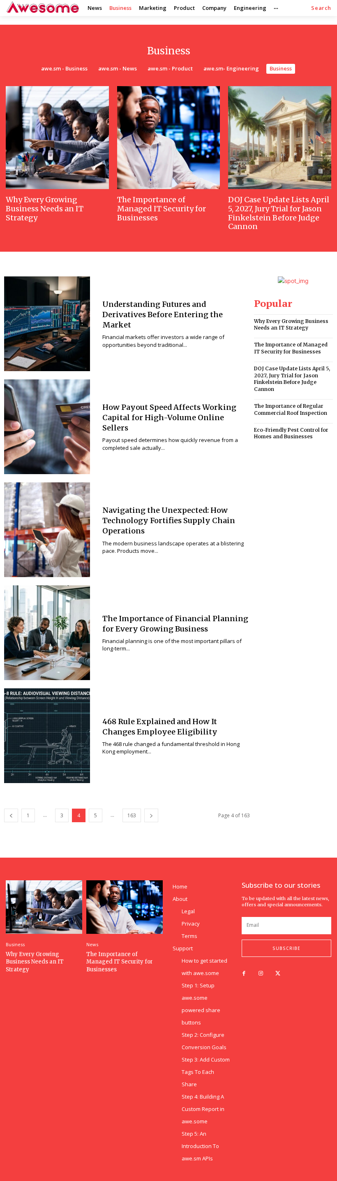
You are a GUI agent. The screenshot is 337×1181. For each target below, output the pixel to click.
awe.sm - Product (170, 68)
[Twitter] (277, 973)
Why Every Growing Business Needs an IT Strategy (44, 208)
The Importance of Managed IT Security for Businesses (161, 208)
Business (281, 68)
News (92, 944)
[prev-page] (11, 815)
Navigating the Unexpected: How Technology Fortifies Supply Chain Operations (168, 520)
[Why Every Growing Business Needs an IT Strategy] (57, 137)
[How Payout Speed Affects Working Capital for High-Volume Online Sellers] (47, 426)
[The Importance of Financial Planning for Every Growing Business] (47, 632)
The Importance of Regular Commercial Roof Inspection (290, 409)
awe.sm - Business (64, 68)
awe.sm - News (117, 68)
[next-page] (151, 815)
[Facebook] (244, 973)
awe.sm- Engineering (231, 68)
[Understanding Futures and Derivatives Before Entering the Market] (47, 323)
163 (131, 815)
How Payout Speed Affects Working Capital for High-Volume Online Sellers (169, 417)
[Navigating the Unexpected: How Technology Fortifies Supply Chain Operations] (47, 529)
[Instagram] (260, 973)
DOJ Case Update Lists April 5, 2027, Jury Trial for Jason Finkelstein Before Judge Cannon (278, 213)
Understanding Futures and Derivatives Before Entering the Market (162, 314)
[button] (321, 8)
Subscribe (286, 948)
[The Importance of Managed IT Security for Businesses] (168, 137)
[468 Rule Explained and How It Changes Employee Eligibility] (47, 735)
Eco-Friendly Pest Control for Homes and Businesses (291, 433)
